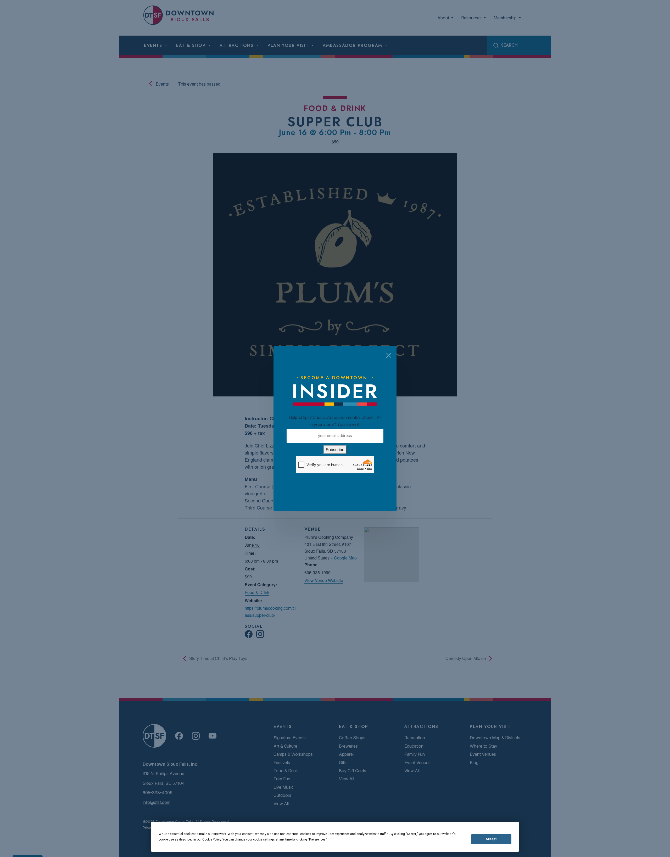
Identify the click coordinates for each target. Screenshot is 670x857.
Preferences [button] (317, 839)
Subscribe (335, 449)
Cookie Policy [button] (211, 839)
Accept (491, 839)
